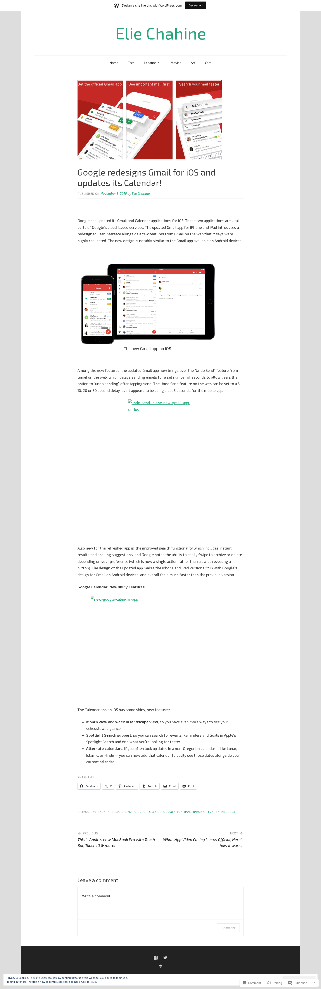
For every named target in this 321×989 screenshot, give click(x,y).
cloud (145, 811)
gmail (156, 811)
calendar (130, 811)
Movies (176, 63)
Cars (208, 63)
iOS (179, 811)
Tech (131, 63)
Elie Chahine (160, 33)
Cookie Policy (89, 981)
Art (193, 63)
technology (226, 811)
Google (169, 811)
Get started (196, 5)
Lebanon (150, 63)
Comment (228, 928)
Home (114, 63)
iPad (188, 811)
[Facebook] (155, 957)
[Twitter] (165, 957)
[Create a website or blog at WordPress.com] (160, 966)
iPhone (198, 811)
